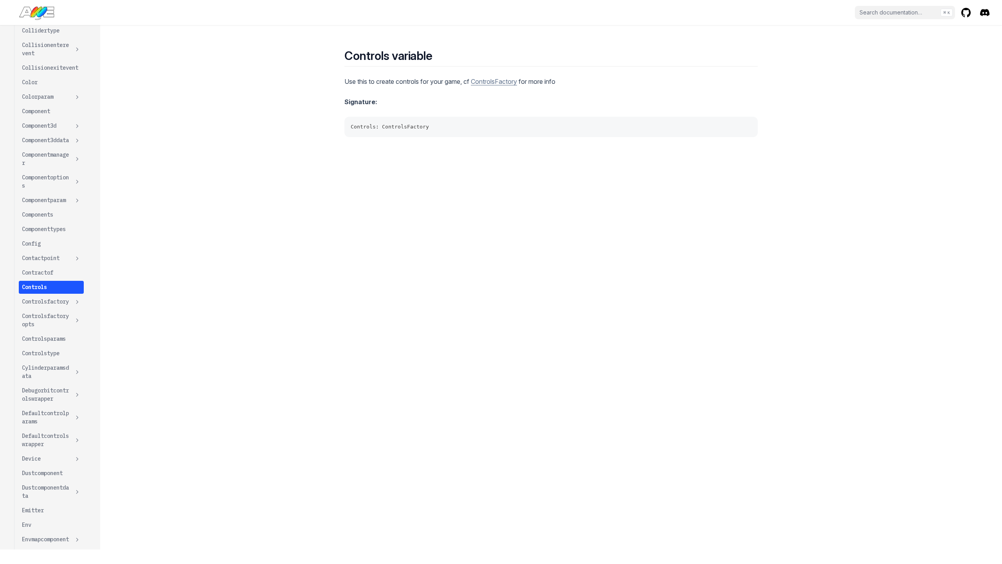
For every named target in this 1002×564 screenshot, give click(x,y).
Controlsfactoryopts (45, 320)
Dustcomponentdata (45, 491)
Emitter (33, 510)
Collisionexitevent (50, 67)
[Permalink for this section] (439, 56)
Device (31, 458)
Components (37, 214)
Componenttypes (44, 229)
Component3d (39, 125)
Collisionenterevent (45, 49)
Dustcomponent (42, 473)
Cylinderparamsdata (45, 372)
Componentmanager (45, 158)
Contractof (37, 272)
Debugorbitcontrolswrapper (45, 394)
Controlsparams (44, 338)
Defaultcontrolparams (45, 417)
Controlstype (40, 353)
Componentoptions (45, 181)
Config (31, 243)
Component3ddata (45, 140)
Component (36, 111)
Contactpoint (40, 258)
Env (26, 524)
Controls (34, 287)
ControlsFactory (494, 81)
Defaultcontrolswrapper (45, 440)
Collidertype (40, 30)
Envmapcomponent (45, 539)
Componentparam (44, 200)
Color (30, 82)
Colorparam (37, 96)
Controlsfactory (45, 301)
